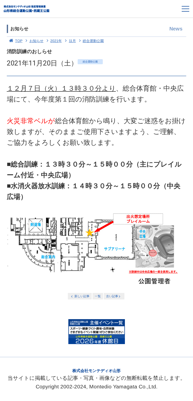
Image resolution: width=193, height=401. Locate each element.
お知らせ (36, 41)
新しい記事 (81, 296)
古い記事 (112, 296)
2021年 (56, 41)
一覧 (98, 296)
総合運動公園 (93, 41)
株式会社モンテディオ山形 (96, 371)
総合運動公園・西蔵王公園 (27, 9)
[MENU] (185, 9)
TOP (18, 41)
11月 (72, 41)
